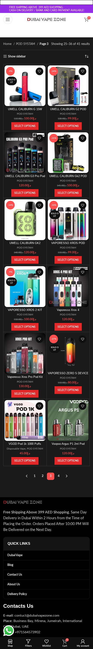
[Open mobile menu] (7, 19)
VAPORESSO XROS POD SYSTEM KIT (68, 245)
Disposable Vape (16, 448)
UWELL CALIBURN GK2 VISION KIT (25, 245)
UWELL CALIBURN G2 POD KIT (68, 111)
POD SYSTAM (26, 44)
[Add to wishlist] (39, 71)
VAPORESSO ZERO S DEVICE (68, 373)
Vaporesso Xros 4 (68, 310)
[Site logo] (46, 19)
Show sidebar (17, 56)
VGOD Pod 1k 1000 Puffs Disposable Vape (25, 445)
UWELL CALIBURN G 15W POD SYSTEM (25, 111)
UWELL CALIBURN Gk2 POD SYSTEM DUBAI (68, 178)
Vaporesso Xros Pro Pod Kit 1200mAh (25, 378)
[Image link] (22, 501)
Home (7, 44)
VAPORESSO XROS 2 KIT (25, 310)
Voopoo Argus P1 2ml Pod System (68, 445)
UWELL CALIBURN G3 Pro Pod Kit (25, 178)
